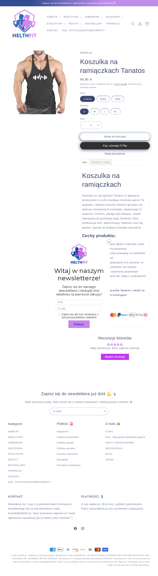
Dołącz (79, 324)
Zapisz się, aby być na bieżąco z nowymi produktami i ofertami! (80, 316)
